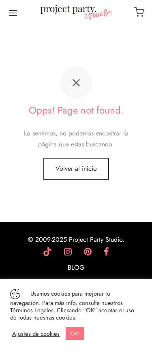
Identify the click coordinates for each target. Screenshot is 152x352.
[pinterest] (88, 252)
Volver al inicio (76, 168)
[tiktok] (47, 252)
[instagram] (68, 252)
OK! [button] (75, 333)
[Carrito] (139, 12)
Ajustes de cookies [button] (36, 333)
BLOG (76, 267)
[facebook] (106, 252)
